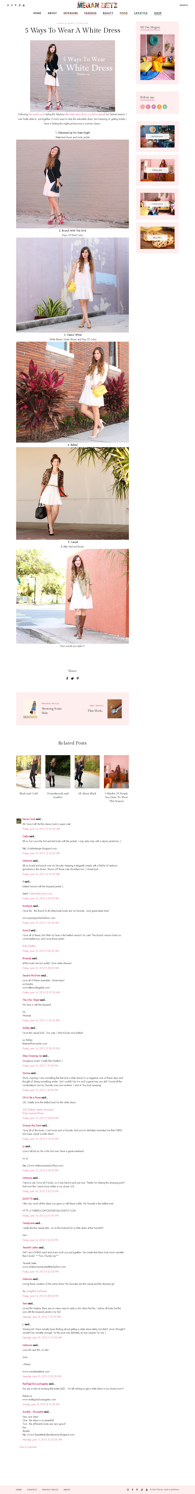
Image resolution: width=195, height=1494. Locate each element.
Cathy (26, 836)
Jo (24, 1146)
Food (124, 13)
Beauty (108, 13)
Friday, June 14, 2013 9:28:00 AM (41, 968)
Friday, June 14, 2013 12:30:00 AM (41, 829)
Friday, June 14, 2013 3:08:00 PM (41, 1118)
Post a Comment (28, 1447)
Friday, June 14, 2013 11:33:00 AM (41, 1020)
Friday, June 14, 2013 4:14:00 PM (41, 1139)
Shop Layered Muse (33, 1113)
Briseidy (27, 958)
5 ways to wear (65, 23)
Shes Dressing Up (32, 1056)
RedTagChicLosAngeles (35, 1384)
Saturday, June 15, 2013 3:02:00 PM (42, 1376)
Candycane (29, 1223)
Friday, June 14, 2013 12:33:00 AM (41, 853)
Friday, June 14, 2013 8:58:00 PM (41, 1296)
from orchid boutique (93, 114)
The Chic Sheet (31, 1000)
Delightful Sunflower (37, 1291)
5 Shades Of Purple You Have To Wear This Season (116, 797)
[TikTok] (159, 106)
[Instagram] (148, 106)
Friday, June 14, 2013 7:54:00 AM (41, 923)
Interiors (71, 13)
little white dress (73, 114)
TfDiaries (160, 1489)
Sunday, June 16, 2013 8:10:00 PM (41, 1404)
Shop (158, 13)
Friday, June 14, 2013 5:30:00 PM (41, 1191)
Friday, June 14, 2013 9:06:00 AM (41, 951)
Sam (25, 1303)
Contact (32, 1489)
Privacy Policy (50, 1489)
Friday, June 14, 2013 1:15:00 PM (40, 1066)
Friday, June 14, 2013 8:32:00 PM (41, 1271)
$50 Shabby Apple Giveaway (38, 1110)
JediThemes (175, 1489)
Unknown (27, 861)
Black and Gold (29, 793)
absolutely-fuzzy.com (41, 893)
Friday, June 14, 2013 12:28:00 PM (41, 1048)
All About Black (87, 793)
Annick (26, 930)
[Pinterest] (153, 106)
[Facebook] (142, 106)
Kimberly (27, 906)
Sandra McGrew (32, 975)
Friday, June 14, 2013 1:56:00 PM (40, 1090)
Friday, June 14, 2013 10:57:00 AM (41, 992)
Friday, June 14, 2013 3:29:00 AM (41, 898)
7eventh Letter (30, 1247)
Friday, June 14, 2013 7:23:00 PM (40, 1240)
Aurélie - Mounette (33, 1412)
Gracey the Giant (32, 1125)
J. (23, 1324)
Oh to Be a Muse (32, 1097)
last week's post (37, 114)
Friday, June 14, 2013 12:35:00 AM (41, 874)
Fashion (90, 13)
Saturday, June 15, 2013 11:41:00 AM (42, 1337)
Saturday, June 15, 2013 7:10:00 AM (42, 1317)
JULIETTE (28, 1199)
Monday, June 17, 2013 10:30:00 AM (42, 1439)
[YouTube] (165, 106)
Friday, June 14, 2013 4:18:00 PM (40, 1170)
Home (37, 13)
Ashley (26, 1028)
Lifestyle (141, 13)
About (52, 13)
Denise (26, 1073)
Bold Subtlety (29, 946)
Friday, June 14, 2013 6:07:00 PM (41, 1216)
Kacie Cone (29, 819)
